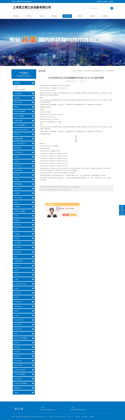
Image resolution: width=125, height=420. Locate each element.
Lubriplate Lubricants (20, 283)
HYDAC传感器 (19, 116)
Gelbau (16, 107)
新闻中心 (54, 16)
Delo (15, 256)
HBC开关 (17, 98)
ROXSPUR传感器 (19, 111)
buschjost (16, 238)
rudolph (16, 288)
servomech (17, 292)
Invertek (16, 311)
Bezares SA (17, 188)
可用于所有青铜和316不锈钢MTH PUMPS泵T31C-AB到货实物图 (62, 187)
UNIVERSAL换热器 (20, 89)
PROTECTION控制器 (20, 338)
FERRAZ (17, 179)
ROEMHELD (18, 102)
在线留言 (105, 1)
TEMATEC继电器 (19, 374)
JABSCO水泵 (18, 120)
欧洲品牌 (17, 83)
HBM (16, 392)
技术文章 (67, 16)
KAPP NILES (18, 302)
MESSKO (17, 175)
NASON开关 (18, 379)
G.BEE (16, 279)
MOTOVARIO (18, 365)
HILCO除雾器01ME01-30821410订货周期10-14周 (57, 189)
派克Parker (17, 388)
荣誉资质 (79, 16)
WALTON (17, 265)
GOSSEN (17, 193)
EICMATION (18, 324)
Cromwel (16, 315)
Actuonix (16, 234)
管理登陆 (91, 416)
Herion (16, 202)
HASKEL (17, 351)
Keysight (16, 347)
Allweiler (16, 274)
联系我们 (111, 1)
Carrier (16, 229)
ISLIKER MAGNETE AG (21, 129)
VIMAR (16, 161)
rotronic (16, 215)
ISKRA (16, 297)
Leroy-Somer (18, 360)
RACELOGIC (18, 166)
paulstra (16, 270)
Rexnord (16, 342)
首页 (75, 70)
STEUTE (17, 134)
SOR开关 (17, 206)
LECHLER (17, 247)
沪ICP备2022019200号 (59, 416)
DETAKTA (17, 225)
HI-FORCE (17, 356)
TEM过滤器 (17, 93)
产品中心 (41, 16)
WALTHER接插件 (19, 125)
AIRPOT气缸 (18, 170)
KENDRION (18, 252)
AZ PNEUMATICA (20, 143)
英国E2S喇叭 (18, 184)
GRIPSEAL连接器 (19, 211)
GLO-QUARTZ (18, 320)
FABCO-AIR (18, 329)
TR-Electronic (18, 197)
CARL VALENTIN (19, 370)
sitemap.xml (70, 416)
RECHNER (17, 147)
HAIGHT (17, 157)
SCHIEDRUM (18, 261)
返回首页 (99, 1)
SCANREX (17, 243)
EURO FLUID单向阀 (20, 383)
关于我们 (28, 16)
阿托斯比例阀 (18, 138)
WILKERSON (18, 152)
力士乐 (16, 86)
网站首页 (16, 16)
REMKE (16, 220)
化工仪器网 (84, 416)
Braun (16, 333)
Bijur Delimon (18, 306)
